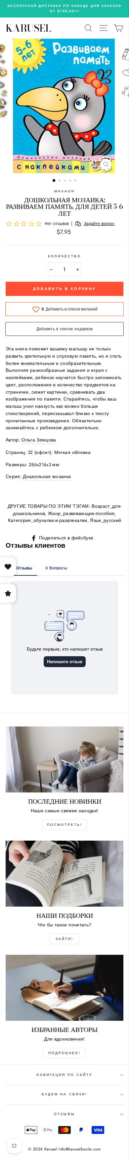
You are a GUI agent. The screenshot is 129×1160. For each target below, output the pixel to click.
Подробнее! (64, 1052)
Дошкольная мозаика (47, 476)
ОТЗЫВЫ (64, 1114)
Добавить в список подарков (64, 329)
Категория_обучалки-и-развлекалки (47, 520)
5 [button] (76, 181)
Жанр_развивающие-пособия (81, 513)
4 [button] (70, 181)
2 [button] (60, 181)
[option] (64, 8)
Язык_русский (105, 520)
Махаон (64, 191)
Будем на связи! (64, 1094)
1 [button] (54, 180)
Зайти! (64, 938)
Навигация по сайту (64, 1074)
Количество (64, 256)
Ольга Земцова (39, 439)
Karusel (28, 28)
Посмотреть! (64, 824)
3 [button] (65, 181)
